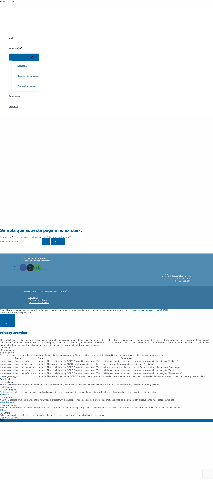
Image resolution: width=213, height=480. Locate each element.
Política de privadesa (39, 302)
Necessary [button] (5, 347)
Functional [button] (5, 379)
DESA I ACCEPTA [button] (9, 417)
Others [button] (3, 410)
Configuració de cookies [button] (142, 310)
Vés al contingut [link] (7, 1)
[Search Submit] (46, 241)
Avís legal (33, 297)
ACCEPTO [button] (162, 310)
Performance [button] (6, 387)
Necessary (8, 350)
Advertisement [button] (7, 402)
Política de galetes (38, 300)
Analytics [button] (4, 394)
